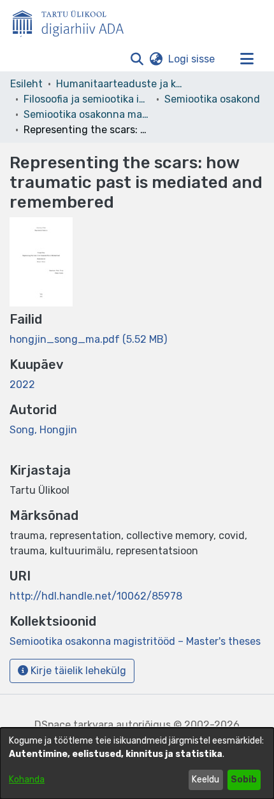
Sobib (244, 779)
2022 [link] (22, 384)
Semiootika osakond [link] (212, 99)
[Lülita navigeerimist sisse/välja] (246, 59)
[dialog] (137, 763)
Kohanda (27, 779)
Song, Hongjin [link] (43, 430)
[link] (88, 339)
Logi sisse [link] (192, 59)
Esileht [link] (26, 84)
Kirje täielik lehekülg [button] (77, 671)
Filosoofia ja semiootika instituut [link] (87, 99)
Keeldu (205, 779)
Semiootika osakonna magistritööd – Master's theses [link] (87, 114)
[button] (137, 59)
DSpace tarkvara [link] (73, 725)
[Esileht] (73, 21)
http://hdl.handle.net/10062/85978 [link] (96, 596)
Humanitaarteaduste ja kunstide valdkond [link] (120, 84)
